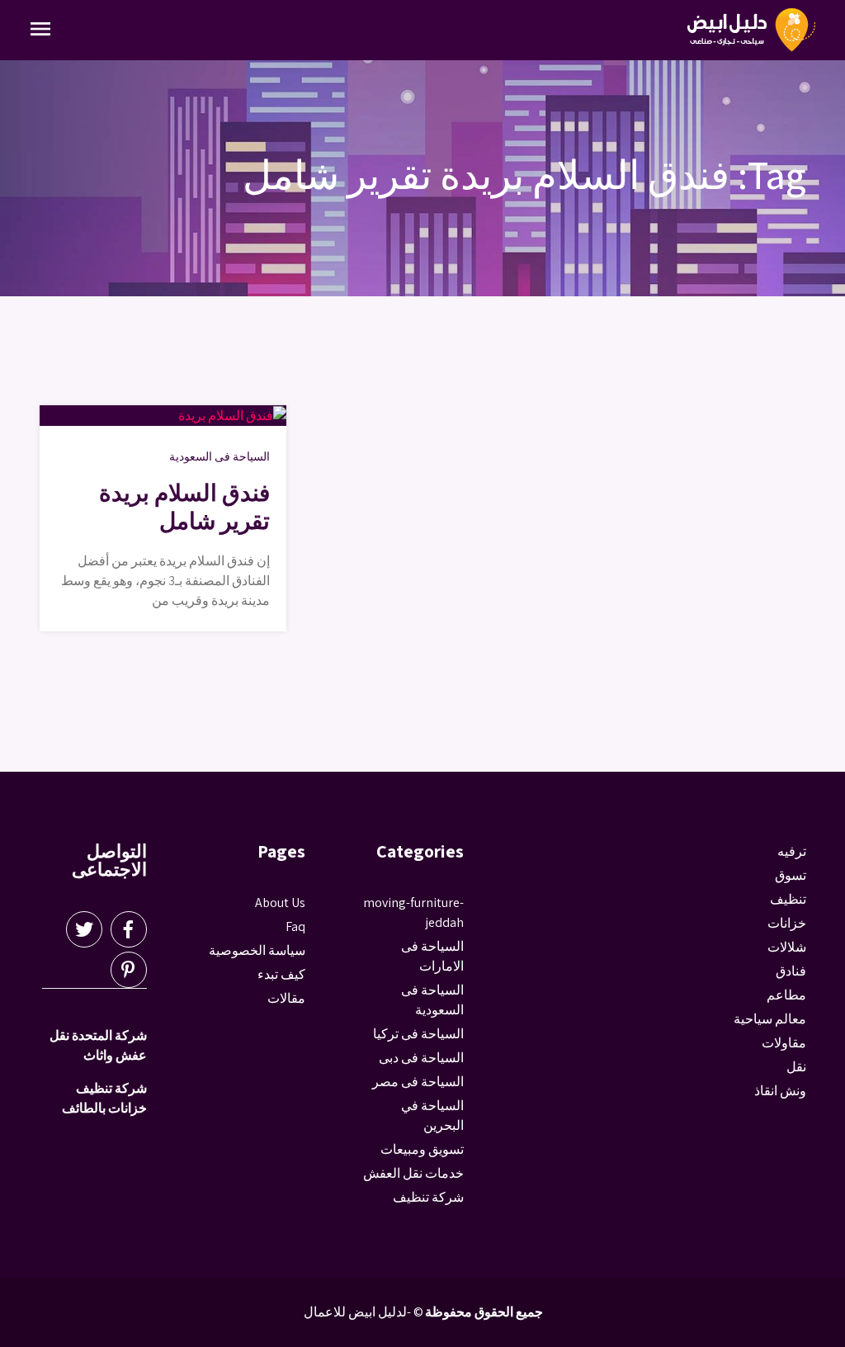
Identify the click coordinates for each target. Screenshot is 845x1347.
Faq (295, 926)
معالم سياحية (770, 1019)
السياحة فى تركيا (418, 1033)
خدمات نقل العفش (413, 1173)
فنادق (791, 971)
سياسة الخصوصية (257, 950)
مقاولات (784, 1043)
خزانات (786, 923)
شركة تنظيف (428, 1197)
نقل (796, 1066)
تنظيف (788, 899)
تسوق (790, 875)
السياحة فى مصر (418, 1081)
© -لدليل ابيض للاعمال (363, 1312)
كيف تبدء (281, 974)
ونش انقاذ (780, 1090)
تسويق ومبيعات (422, 1149)
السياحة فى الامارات (432, 956)
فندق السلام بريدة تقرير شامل (184, 506)
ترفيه (791, 851)
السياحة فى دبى (421, 1057)
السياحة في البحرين (432, 1115)
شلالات (786, 947)
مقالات (286, 998)
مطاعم (786, 995)
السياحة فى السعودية (219, 456)
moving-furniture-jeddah (413, 912)
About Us (280, 902)
